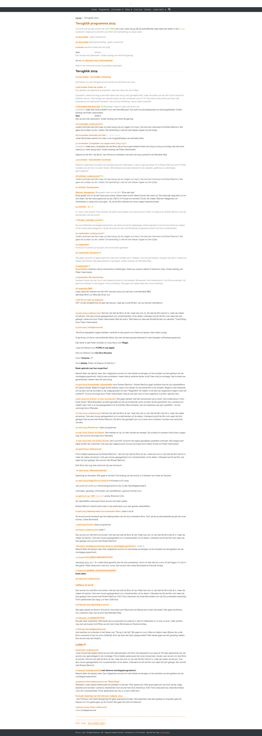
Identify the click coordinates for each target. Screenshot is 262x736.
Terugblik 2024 (91, 18)
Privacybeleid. (165, 732)
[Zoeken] (169, 9)
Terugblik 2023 (96, 723)
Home (78, 18)
